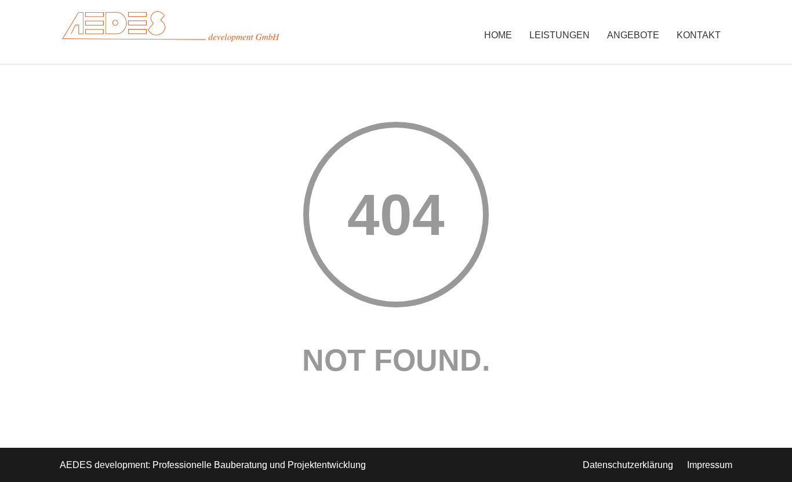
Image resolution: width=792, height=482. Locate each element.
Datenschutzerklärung (628, 465)
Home (498, 35)
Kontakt (699, 35)
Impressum (709, 465)
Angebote (633, 35)
